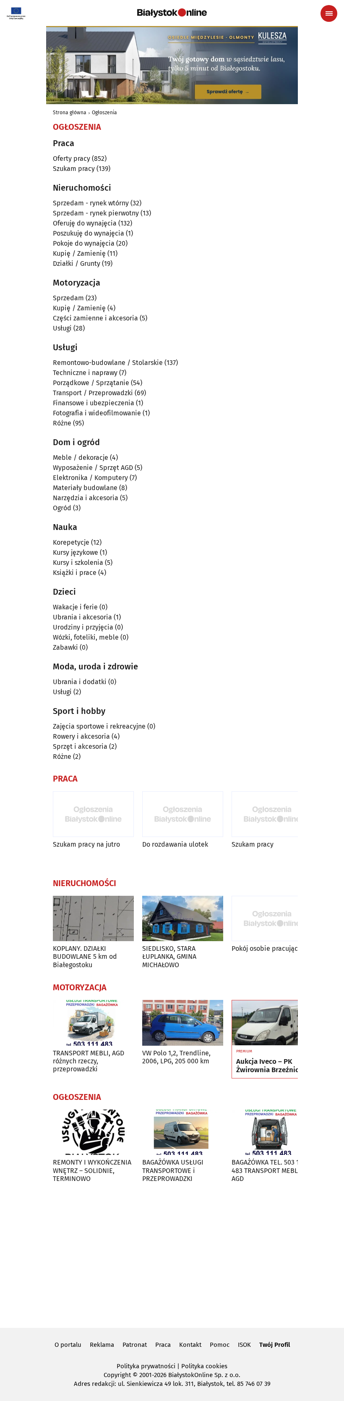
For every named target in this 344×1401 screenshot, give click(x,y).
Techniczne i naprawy (85, 373)
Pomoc (219, 1345)
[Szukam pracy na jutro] (93, 814)
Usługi (62, 328)
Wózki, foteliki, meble (86, 637)
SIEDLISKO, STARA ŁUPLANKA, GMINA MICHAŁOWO (169, 956)
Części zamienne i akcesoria (95, 318)
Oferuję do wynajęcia (85, 223)
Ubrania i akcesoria (82, 617)
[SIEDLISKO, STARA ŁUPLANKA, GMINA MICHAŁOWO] (182, 919)
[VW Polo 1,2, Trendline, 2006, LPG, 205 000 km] (182, 1023)
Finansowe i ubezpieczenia (93, 403)
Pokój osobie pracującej (267, 948)
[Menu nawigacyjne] (329, 13)
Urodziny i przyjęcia (83, 627)
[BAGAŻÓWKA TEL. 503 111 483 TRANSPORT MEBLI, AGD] (272, 1132)
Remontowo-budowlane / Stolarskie (108, 363)
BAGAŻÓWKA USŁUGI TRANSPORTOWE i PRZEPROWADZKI (172, 1170)
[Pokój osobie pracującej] (272, 919)
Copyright (117, 1375)
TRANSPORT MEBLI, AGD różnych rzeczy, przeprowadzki (88, 1061)
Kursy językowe (75, 552)
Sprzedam (68, 298)
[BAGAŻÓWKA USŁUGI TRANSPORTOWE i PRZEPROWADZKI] (182, 1132)
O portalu (68, 1345)
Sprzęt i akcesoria (80, 746)
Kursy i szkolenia (78, 563)
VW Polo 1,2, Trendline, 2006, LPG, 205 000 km (176, 1057)
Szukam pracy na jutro (86, 844)
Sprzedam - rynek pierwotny (96, 213)
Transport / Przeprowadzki (93, 393)
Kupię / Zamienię (79, 253)
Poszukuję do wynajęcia (88, 233)
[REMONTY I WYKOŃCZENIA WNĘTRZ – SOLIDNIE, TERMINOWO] (93, 1132)
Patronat (134, 1345)
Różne (62, 423)
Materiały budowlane (85, 488)
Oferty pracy (71, 159)
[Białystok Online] (172, 13)
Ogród (62, 508)
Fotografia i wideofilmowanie (97, 413)
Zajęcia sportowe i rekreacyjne (99, 726)
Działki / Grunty (76, 264)
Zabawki (65, 647)
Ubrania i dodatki (80, 682)
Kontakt (190, 1345)
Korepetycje (71, 542)
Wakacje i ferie (75, 607)
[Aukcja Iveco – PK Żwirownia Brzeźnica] (272, 1023)
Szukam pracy (74, 169)
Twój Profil (274, 1345)
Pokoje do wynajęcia (84, 243)
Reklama (102, 1345)
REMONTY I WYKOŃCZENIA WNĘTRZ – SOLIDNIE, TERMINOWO (92, 1170)
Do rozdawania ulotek (175, 844)
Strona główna (69, 112)
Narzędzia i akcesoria (85, 498)
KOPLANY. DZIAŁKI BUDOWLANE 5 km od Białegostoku (85, 956)
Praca (163, 1345)
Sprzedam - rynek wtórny (91, 203)
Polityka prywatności (146, 1366)
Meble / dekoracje (80, 458)
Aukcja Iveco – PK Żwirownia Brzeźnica (269, 1065)
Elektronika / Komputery (90, 478)
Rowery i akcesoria (81, 736)
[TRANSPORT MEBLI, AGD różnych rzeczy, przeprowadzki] (93, 1023)
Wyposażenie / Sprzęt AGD (93, 468)
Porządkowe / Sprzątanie (91, 383)
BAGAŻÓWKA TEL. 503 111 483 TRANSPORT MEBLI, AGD (268, 1170)
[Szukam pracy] (272, 814)
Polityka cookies (204, 1366)
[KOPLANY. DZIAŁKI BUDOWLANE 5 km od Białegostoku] (93, 919)
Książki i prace (74, 573)
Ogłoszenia (104, 112)
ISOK (244, 1345)
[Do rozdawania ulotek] (182, 814)
